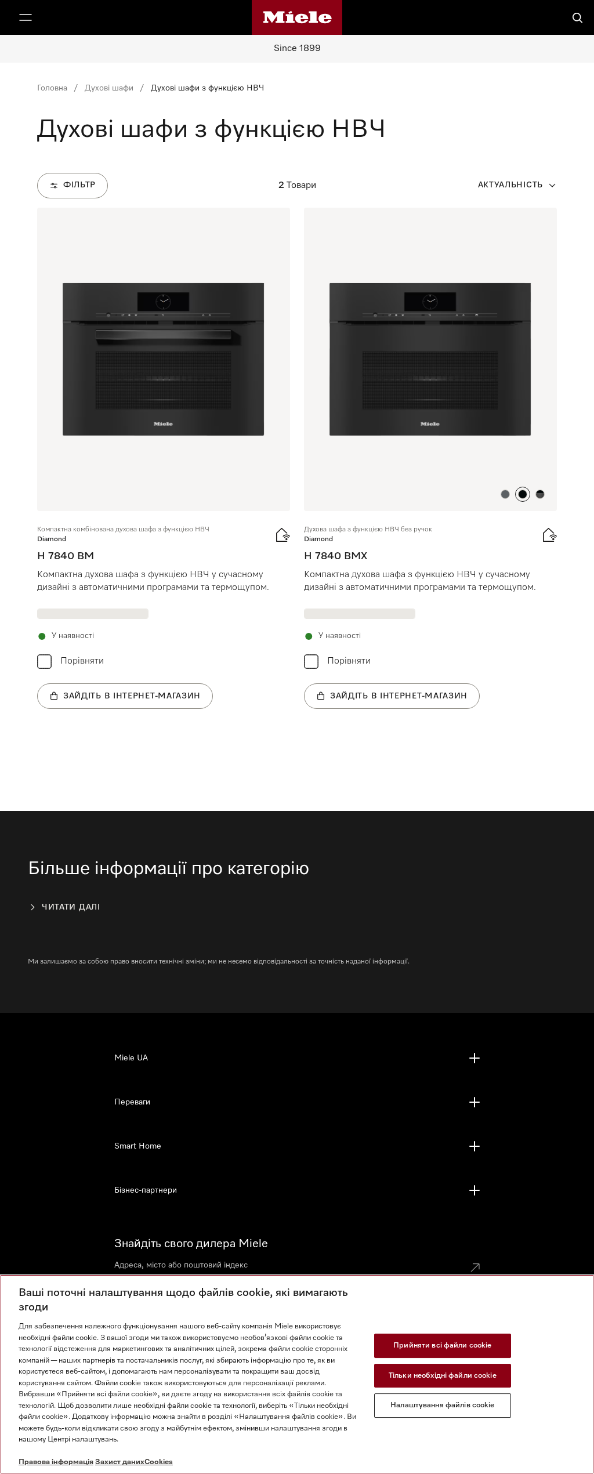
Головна (52, 88)
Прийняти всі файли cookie (442, 1345)
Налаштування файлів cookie (442, 1405)
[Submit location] (475, 1267)
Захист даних (119, 1462)
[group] (163, 458)
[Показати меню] (25, 17)
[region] (297, 1374)
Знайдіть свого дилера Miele (191, 1244)
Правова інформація (56, 1462)
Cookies (158, 1462)
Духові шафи (109, 88)
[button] (505, 494)
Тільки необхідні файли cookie (443, 1375)
